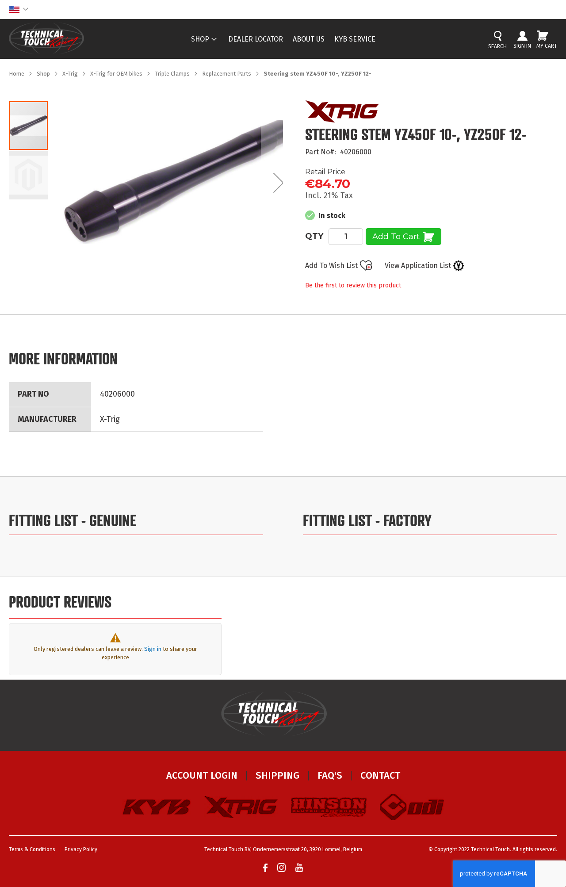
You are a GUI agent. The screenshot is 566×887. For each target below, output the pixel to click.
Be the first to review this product (353, 285)
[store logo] (46, 38)
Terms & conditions (32, 849)
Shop (44, 73)
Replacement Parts (227, 73)
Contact (380, 775)
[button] (18, 9)
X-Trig (70, 73)
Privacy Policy (81, 849)
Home (17, 73)
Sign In (522, 46)
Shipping (277, 775)
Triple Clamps (173, 73)
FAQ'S (329, 775)
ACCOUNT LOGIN (201, 775)
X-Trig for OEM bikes (117, 73)
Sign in (152, 649)
